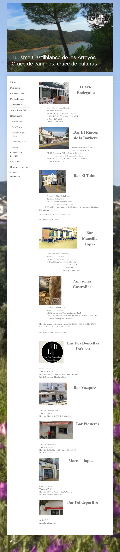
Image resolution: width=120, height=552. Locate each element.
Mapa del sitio (36, 541)
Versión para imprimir (21, 541)
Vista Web (106, 543)
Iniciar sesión (105, 541)
